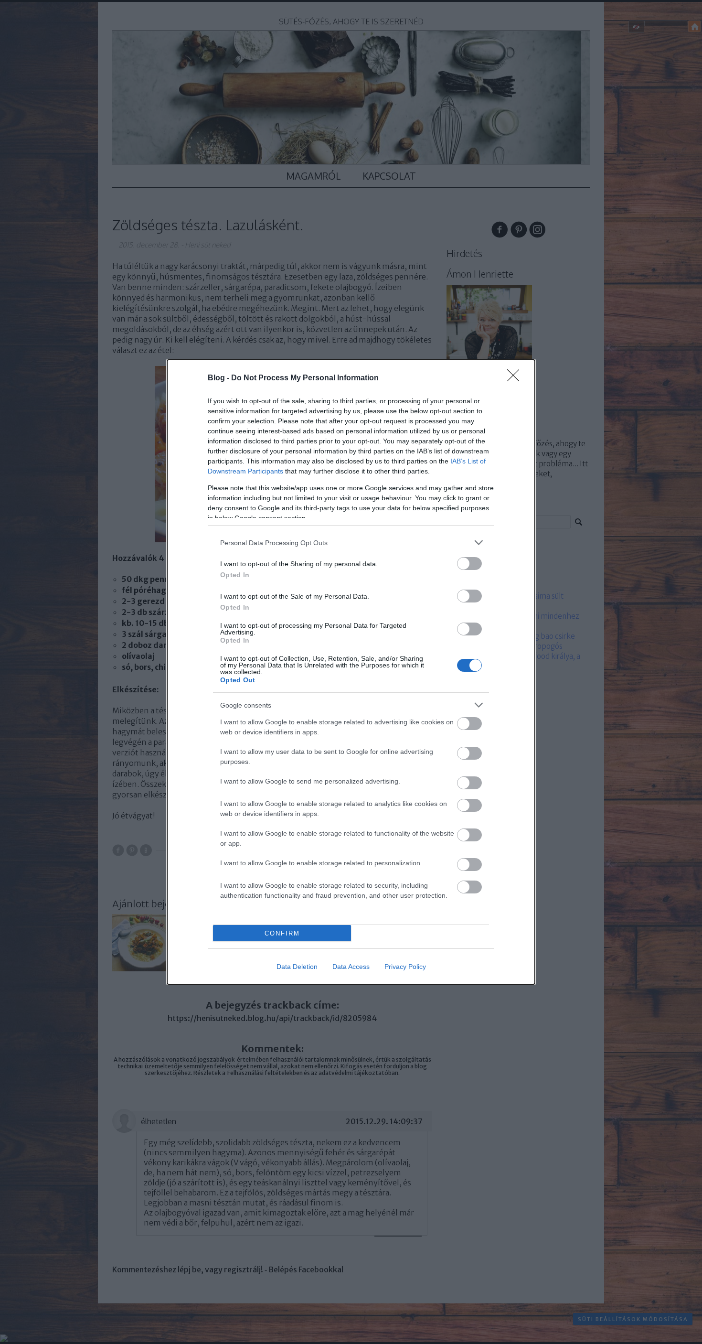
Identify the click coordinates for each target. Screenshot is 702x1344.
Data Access (351, 966)
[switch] (469, 563)
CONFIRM (282, 933)
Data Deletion (297, 966)
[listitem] (351, 543)
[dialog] (351, 672)
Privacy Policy (405, 966)
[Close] (516, 378)
